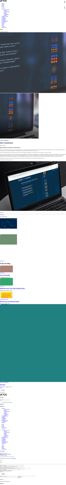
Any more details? (3, 469)
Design (5, 12)
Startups (3, 22)
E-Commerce (4, 21)
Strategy (5, 10)
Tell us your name (3, 465)
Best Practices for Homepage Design (9, 301)
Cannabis (3, 17)
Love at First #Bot (5, 275)
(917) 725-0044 (8, 454)
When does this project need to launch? (6, 468)
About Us (1, 382)
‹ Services (2, 140)
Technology (4, 418)
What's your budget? (3, 467)
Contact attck (2, 214)
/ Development (6, 140)
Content (5, 13)
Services (3, 4)
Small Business (6, 382)
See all (1, 387)
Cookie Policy (13, 458)
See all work (2, 260)
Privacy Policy (4, 27)
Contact (3, 26)
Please (1, 470)
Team (3, 5)
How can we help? (3, 466)
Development (6, 14)
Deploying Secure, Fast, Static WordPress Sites (12, 288)
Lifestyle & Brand (5, 20)
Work (3, 3)
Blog (3, 25)
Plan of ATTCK (6, 9)
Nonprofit (3, 419)
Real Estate (4, 18)
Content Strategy (2, 299)
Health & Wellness (5, 16)
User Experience (7, 11)
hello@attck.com (3, 454)
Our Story (2, 384)
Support (5, 15)
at (0, 476)
